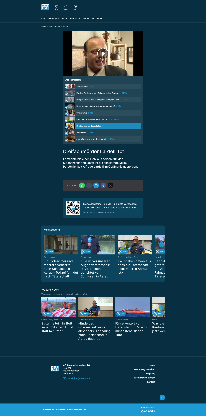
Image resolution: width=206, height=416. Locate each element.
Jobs (152, 365)
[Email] (96, 185)
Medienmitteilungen (144, 377)
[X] (110, 185)
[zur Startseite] (45, 7)
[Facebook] (103, 185)
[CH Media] (148, 410)
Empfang (150, 373)
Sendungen (53, 18)
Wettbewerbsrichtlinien (76, 410)
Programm (75, 18)
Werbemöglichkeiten (144, 369)
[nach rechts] (161, 244)
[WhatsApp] (82, 185)
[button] (89, 185)
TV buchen (97, 18)
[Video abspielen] (103, 53)
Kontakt (151, 382)
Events (86, 18)
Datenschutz (48, 410)
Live (43, 18)
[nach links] (44, 244)
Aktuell (43, 26)
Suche (64, 18)
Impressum (60, 410)
